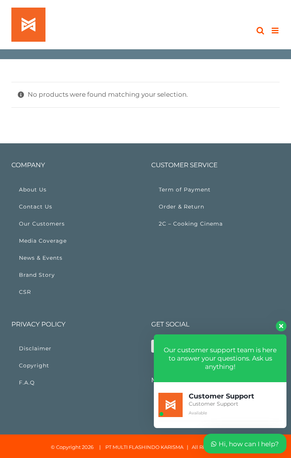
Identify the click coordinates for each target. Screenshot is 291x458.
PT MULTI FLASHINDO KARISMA (144, 447)
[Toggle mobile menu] (276, 31)
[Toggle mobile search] (260, 31)
